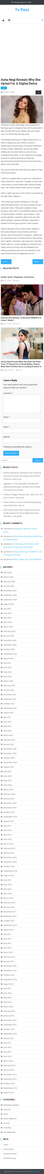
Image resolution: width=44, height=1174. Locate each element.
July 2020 (7, 771)
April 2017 (8, 948)
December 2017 (10, 911)
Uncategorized (9, 1132)
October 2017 (9, 921)
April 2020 (8, 785)
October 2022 (9, 649)
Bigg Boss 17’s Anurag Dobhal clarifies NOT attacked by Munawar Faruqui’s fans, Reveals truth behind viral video (22, 486)
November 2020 (10, 753)
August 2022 (9, 658)
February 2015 (9, 1065)
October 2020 (9, 758)
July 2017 (7, 934)
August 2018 (9, 875)
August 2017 (9, 930)
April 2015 (8, 1056)
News (4, 88)
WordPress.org (10, 1158)
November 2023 (10, 595)
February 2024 (9, 581)
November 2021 (10, 699)
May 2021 (7, 726)
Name (6, 417)
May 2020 (7, 780)
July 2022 (7, 663)
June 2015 (8, 1047)
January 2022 (9, 690)
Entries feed (8, 1149)
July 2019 (7, 826)
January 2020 (9, 798)
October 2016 (9, 975)
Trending (7, 1127)
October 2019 (9, 812)
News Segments (10, 1118)
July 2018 (7, 880)
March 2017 (8, 952)
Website (6, 437)
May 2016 (7, 997)
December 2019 (10, 803)
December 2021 (10, 694)
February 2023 (9, 631)
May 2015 (7, 1052)
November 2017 (10, 916)
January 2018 (9, 907)
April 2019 (8, 839)
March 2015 (8, 1061)
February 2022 (9, 685)
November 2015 (10, 1025)
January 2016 (9, 1015)
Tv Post (22, 9)
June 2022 (8, 667)
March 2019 (8, 844)
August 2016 (9, 984)
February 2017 (9, 957)
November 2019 (10, 807)
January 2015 (9, 1070)
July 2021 (7, 717)
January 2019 (9, 853)
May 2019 (7, 835)
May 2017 (7, 943)
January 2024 (9, 586)
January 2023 (9, 636)
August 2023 (9, 604)
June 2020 (8, 776)
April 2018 (8, 893)
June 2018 (8, 884)
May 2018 (7, 889)
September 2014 (10, 1088)
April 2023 (8, 622)
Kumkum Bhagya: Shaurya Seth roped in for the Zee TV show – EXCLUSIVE (23, 496)
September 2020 (10, 762)
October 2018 (9, 866)
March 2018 (8, 898)
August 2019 (9, 821)
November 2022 (10, 645)
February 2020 (9, 794)
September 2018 (10, 871)
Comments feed (10, 1153)
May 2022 (7, 672)
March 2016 (8, 1006)
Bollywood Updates (11, 1105)
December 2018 (10, 857)
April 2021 (8, 731)
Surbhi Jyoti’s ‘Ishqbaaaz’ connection (17, 277)
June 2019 (8, 830)
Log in (6, 1144)
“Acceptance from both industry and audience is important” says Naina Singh (7, 261)
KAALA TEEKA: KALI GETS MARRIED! (27, 559)
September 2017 (10, 925)
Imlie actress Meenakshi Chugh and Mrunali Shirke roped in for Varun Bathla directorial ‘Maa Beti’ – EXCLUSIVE (22, 513)
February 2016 (9, 1011)
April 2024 (8, 572)
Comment (8, 393)
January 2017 (9, 961)
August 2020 (9, 767)
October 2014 (9, 1083)
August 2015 (9, 1038)
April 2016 (8, 1002)
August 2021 (9, 712)
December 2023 (10, 590)
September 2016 (10, 979)
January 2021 (9, 744)
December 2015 (10, 1020)
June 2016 (8, 993)
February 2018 (9, 902)
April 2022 (8, 676)
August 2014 (9, 1092)
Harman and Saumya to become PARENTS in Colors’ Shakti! (21, 319)
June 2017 (8, 939)
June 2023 (8, 613)
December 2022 (10, 640)
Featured (7, 1109)
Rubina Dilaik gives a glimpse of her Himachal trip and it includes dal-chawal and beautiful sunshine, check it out (22, 476)
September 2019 (10, 817)
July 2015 (7, 1043)
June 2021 (8, 722)
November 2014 (10, 1079)
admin (17, 281)
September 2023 (10, 599)
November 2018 (10, 862)
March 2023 (8, 627)
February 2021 (9, 740)
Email (6, 427)
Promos (7, 1123)
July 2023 (7, 608)
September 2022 (10, 654)
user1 (17, 324)
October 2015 (9, 1029)
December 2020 (10, 749)
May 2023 (7, 618)
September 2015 (10, 1034)
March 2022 (8, 681)
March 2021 (8, 735)
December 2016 (10, 966)
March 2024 (8, 577)
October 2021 (9, 703)
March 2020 (8, 789)
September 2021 (10, 708)
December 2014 (10, 1074)
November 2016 (10, 970)
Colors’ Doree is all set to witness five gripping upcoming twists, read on (22, 504)
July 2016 (7, 988)
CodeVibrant (35, 1171)
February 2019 (9, 848)
